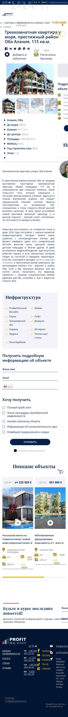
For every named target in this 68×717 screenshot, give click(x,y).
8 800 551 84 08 (29, 672)
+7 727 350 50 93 (30, 659)
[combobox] (8, 386)
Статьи (46, 23)
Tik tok (45, 664)
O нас (6, 23)
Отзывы (6, 667)
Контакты (7, 27)
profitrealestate (61, 652)
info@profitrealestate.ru (61, 646)
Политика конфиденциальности (15, 699)
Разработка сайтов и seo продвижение (55, 705)
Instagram (46, 660)
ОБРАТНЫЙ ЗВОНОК (58, 34)
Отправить (30, 441)
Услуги (6, 658)
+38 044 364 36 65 (30, 666)
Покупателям (36, 23)
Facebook (46, 651)
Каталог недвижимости (19, 23)
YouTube (46, 655)
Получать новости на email (31, 450)
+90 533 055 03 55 (30, 652)
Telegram (46, 668)
